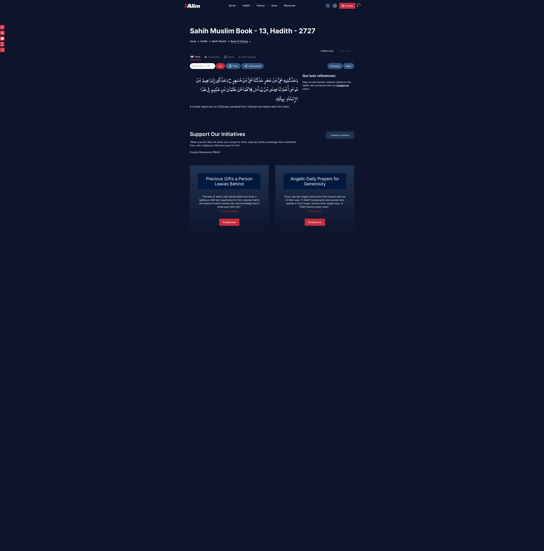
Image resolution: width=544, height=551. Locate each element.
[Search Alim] (328, 6)
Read (197, 56)
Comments (214, 57)
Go (220, 66)
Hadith (246, 5)
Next (348, 66)
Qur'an (232, 5)
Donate (349, 5)
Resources (289, 5)
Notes (231, 57)
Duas (274, 5)
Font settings (249, 57)
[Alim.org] (193, 5)
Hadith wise (327, 50)
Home (193, 41)
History (261, 5)
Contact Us (342, 85)
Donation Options (340, 135)
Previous (335, 66)
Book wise (344, 50)
